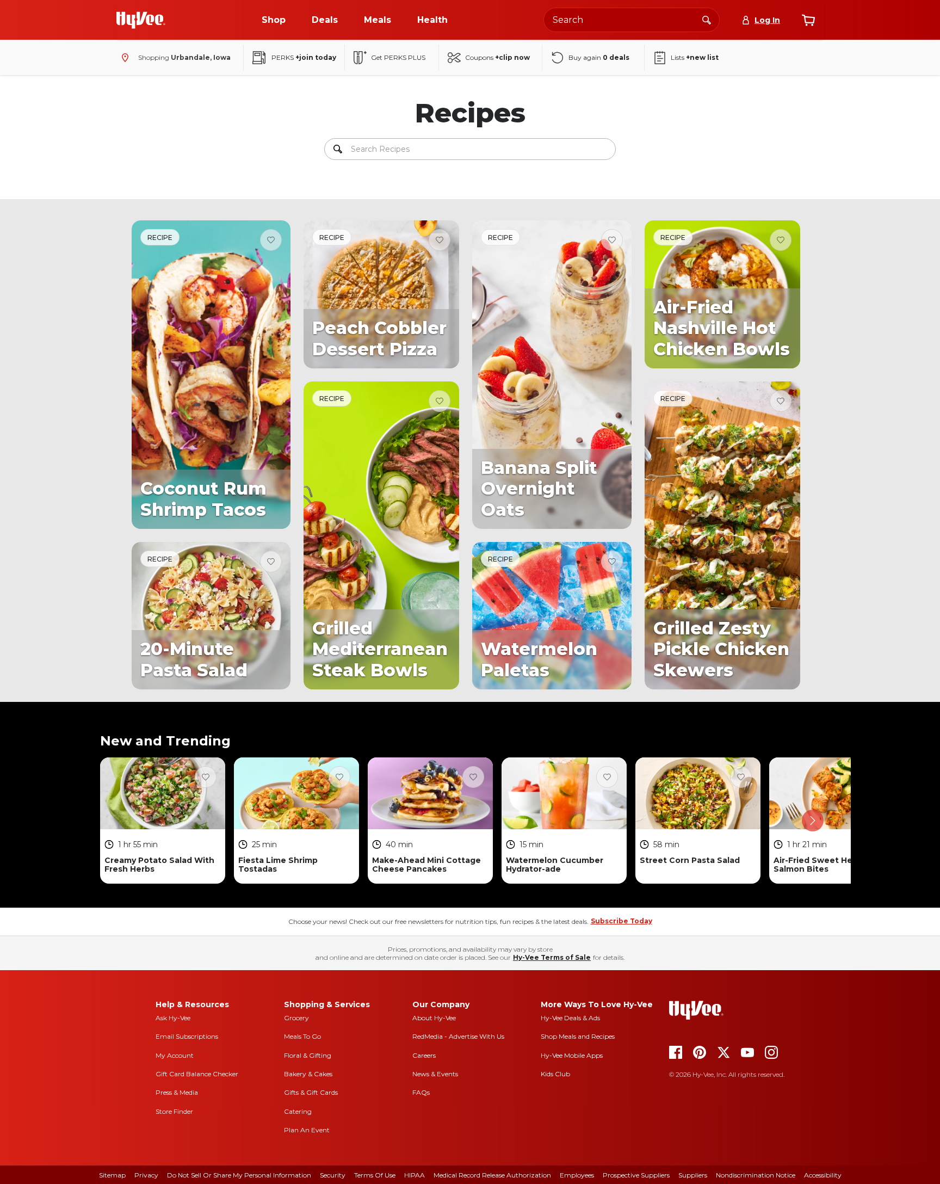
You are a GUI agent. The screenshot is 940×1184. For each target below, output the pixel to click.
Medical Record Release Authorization (492, 1175)
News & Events (435, 1074)
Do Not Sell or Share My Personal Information (239, 1175)
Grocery (296, 1018)
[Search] (707, 19)
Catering (298, 1111)
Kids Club (555, 1074)
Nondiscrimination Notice (755, 1175)
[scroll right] (813, 820)
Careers (424, 1055)
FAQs (421, 1092)
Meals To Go (302, 1036)
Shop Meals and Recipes (578, 1036)
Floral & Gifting (307, 1055)
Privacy (146, 1175)
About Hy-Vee (434, 1018)
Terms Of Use (374, 1175)
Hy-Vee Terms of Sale (552, 957)
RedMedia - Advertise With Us (458, 1036)
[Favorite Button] (271, 240)
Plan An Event (307, 1130)
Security (332, 1175)
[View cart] (808, 20)
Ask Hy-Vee (173, 1018)
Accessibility (823, 1175)
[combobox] (631, 20)
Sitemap (112, 1175)
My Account (175, 1055)
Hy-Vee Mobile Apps (572, 1055)
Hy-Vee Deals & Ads (570, 1018)
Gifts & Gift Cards (311, 1092)
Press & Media (177, 1092)
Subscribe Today (621, 921)
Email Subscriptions (187, 1036)
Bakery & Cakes (308, 1074)
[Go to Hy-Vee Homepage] (140, 20)
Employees (577, 1175)
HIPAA (414, 1175)
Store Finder (174, 1111)
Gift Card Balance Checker (197, 1074)
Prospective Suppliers (636, 1175)
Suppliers (692, 1175)
